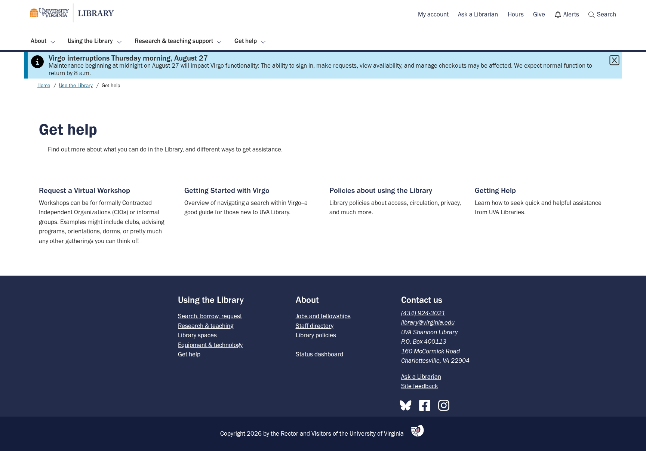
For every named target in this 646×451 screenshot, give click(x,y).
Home (43, 85)
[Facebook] (426, 404)
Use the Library (76, 85)
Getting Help (495, 190)
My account (433, 14)
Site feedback (419, 386)
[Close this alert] (614, 60)
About (38, 41)
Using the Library (90, 41)
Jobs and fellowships (323, 316)
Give (539, 14)
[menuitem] (433, 14)
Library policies (316, 335)
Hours (516, 14)
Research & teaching (205, 325)
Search (606, 14)
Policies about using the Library (380, 190)
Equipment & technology (210, 345)
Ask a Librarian (478, 14)
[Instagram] (445, 404)
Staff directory (314, 325)
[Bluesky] (407, 404)
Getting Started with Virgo (227, 190)
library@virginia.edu (428, 322)
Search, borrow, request (210, 316)
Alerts (571, 14)
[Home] (72, 12)
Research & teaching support (174, 41)
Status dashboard (319, 354)
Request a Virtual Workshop (84, 190)
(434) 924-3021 (423, 313)
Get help (245, 41)
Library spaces (197, 335)
